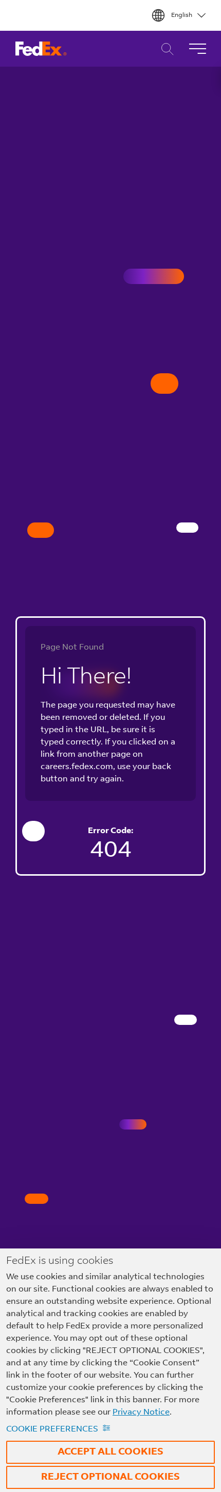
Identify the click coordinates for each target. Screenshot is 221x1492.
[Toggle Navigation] (197, 49)
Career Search (164, 49)
